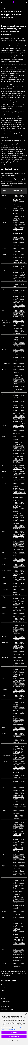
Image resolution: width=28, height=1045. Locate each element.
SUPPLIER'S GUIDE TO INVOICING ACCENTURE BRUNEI (19, 284)
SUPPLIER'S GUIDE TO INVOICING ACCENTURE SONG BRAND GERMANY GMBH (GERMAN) (19, 454)
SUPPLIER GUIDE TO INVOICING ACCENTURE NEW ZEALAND (19, 658)
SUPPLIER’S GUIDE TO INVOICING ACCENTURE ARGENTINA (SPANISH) (19, 217)
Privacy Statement (5, 1001)
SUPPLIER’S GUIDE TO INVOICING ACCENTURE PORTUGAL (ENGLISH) (19, 703)
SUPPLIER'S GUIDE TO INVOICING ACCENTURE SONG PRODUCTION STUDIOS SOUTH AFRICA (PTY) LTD (19, 769)
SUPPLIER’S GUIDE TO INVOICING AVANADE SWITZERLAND (18, 827)
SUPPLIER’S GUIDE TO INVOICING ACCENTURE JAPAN (19, 553)
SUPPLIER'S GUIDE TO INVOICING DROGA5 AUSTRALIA (18, 233)
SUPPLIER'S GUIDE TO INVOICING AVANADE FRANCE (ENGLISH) (18, 412)
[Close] (26, 1014)
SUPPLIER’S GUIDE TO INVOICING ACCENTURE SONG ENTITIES (19, 775)
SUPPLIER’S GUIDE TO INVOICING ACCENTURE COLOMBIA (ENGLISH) (19, 338)
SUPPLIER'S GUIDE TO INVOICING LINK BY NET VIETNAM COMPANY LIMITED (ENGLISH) (19, 952)
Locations (3, 995)
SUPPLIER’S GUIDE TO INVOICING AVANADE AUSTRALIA (18, 228)
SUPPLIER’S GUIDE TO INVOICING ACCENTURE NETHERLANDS (19, 643)
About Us (3, 990)
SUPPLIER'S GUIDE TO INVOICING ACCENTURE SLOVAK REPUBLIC (19, 757)
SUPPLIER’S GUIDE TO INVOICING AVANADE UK (18, 885)
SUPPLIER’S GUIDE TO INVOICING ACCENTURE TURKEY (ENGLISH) (19, 856)
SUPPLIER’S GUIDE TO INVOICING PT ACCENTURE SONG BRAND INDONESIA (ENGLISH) (19, 492)
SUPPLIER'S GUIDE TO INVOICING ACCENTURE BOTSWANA (19, 266)
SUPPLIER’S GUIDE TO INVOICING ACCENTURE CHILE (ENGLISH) (19, 311)
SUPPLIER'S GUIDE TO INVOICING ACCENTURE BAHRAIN (19, 249)
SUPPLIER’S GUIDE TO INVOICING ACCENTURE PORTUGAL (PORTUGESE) (19, 709)
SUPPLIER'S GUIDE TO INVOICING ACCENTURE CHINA (19, 322)
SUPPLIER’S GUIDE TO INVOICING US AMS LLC (18, 932)
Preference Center (5, 984)
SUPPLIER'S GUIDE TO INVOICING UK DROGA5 (18, 894)
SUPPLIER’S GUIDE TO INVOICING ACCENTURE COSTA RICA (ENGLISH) (19, 352)
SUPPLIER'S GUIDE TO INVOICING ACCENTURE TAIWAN (19, 331)
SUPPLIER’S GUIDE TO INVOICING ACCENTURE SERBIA (19, 740)
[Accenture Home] (14, 2)
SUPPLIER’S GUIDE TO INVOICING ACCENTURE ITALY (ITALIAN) (19, 547)
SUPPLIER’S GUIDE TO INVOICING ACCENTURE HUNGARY (19, 473)
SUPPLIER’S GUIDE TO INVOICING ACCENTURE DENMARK (19, 370)
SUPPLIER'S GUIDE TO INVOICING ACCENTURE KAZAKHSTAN (19, 559)
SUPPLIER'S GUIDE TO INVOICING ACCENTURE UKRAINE (19, 912)
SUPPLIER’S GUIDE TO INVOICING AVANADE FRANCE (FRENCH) (18, 421)
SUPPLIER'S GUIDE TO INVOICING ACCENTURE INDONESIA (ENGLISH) (19, 504)
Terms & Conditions (6, 1004)
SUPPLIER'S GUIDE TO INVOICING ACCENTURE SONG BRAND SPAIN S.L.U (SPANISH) (19, 805)
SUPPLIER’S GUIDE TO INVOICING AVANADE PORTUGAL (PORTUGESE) (18, 722)
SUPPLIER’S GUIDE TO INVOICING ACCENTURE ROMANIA (19, 734)
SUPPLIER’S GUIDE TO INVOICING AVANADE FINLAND (18, 432)
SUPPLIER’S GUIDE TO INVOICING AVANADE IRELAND (18, 522)
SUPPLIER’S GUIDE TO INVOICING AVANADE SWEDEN (18, 816)
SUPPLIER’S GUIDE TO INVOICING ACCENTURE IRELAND (19, 517)
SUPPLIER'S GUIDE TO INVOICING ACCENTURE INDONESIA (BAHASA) (19, 510)
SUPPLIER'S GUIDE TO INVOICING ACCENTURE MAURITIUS (19, 609)
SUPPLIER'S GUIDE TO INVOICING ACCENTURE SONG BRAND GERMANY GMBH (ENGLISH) (19, 448)
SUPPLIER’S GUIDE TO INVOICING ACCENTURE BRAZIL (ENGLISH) (19, 272)
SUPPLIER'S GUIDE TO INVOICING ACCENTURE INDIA (19, 479)
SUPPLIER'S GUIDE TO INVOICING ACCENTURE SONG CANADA (19, 305)
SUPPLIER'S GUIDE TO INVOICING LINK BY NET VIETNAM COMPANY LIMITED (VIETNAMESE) (19, 958)
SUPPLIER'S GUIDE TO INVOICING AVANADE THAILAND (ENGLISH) (18, 849)
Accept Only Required (14, 1036)
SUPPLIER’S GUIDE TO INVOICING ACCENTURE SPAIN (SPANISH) (19, 793)
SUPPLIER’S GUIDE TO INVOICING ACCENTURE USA (19, 918)
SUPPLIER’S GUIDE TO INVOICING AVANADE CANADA (18, 301)
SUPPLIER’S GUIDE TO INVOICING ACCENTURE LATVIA (19, 579)
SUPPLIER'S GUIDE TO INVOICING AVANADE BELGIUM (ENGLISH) (18, 260)
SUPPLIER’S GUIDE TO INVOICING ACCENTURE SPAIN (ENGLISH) (19, 788)
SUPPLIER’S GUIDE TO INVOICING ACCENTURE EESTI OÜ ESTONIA (19, 401)
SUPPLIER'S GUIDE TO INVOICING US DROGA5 (18, 928)
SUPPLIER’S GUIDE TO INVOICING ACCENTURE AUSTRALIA (19, 224)
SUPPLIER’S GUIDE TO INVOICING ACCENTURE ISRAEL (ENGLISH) (19, 532)
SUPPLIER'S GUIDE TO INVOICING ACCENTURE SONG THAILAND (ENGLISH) (19, 834)
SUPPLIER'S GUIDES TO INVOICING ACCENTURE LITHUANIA (19, 585)
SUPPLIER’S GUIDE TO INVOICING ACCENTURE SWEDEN (19, 812)
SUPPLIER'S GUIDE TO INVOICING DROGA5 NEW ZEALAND (19, 663)
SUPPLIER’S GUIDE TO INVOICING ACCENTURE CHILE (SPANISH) (19, 316)
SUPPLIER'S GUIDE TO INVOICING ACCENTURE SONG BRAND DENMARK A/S (19, 381)
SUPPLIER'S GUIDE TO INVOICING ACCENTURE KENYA (19, 565)
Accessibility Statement (7, 1009)
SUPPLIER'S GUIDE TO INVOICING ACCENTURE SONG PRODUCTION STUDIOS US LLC (19, 938)
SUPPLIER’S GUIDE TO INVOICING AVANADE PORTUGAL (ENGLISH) (18, 716)
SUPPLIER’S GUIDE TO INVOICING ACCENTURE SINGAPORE (19, 746)
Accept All (14, 1032)
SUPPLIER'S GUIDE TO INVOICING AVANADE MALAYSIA (18, 603)
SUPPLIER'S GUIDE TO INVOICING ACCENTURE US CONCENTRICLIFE (19, 944)
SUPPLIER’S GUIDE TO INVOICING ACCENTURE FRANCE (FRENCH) (19, 416)
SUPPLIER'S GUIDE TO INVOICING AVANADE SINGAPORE (18, 751)
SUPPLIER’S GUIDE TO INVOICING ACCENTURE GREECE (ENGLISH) (19, 467)
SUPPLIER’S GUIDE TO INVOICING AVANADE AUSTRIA (18, 244)
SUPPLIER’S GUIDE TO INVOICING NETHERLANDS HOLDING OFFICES (19, 653)
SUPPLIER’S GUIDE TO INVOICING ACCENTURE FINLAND (19, 427)
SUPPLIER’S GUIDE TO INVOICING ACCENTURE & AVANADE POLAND (19, 696)
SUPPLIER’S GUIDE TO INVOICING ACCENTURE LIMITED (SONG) (19, 526)
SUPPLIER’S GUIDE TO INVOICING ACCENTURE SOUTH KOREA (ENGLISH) (19, 781)
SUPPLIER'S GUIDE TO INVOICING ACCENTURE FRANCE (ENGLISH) (19, 407)
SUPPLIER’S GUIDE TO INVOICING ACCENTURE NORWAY (19, 669)
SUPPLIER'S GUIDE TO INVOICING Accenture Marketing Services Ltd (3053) (18, 906)
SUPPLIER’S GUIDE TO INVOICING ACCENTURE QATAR (19, 728)
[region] (14, 1028)
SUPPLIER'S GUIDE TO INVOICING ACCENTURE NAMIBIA (19, 637)
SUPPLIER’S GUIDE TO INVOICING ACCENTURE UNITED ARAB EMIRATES (19, 867)
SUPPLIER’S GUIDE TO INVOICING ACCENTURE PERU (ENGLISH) (19, 680)
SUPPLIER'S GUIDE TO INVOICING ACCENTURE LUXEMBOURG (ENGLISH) (19, 592)
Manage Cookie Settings (14, 1040)
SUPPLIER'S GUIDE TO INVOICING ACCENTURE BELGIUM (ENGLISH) (19, 255)
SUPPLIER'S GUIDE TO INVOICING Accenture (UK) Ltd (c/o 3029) (19, 889)
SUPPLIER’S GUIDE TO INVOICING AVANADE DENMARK (18, 375)
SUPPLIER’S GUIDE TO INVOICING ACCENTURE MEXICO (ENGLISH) (19, 615)
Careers (3, 987)
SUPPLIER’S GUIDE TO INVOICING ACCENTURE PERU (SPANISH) (19, 684)
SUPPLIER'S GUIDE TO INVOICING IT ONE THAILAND (18, 844)
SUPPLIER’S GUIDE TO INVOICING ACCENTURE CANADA (19, 296)
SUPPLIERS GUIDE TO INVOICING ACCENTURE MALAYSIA (19, 598)
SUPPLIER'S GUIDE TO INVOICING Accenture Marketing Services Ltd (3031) (18, 900)
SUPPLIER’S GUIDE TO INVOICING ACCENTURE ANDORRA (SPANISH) (19, 203)
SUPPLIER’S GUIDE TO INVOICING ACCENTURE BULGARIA (19, 290)
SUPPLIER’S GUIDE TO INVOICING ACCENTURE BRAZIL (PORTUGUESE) (19, 278)
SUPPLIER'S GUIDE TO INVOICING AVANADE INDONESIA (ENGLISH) (18, 486)
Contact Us (4, 993)
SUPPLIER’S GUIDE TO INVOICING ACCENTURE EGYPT (19, 395)
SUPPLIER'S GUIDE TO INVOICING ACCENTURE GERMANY (19, 437)
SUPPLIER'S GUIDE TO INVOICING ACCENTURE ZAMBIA (19, 965)
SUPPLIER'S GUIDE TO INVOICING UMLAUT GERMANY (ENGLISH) (18, 460)
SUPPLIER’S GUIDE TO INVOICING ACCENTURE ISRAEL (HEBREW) (19, 537)
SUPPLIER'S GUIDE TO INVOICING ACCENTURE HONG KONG (19, 326)
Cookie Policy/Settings (6, 1006)
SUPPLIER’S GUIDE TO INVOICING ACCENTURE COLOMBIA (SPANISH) (19, 344)
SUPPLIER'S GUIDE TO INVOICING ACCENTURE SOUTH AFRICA (19, 763)
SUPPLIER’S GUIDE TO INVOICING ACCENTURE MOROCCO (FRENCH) (19, 631)
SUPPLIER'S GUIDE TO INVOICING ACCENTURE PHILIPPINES (19, 690)
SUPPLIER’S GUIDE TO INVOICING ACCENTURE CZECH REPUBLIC (19, 365)
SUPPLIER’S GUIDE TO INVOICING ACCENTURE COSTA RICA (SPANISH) (19, 358)
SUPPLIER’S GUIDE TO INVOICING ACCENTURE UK (19, 880)
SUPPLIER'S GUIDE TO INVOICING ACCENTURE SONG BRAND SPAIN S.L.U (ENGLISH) (19, 799)
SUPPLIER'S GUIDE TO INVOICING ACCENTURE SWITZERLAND (19, 822)
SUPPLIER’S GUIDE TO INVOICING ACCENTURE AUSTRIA (19, 239)
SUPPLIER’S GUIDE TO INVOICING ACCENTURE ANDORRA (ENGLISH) (19, 197)
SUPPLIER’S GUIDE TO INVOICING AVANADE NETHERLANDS (18, 648)
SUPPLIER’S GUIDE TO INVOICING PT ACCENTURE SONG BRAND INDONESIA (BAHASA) (19, 498)
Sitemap (3, 998)
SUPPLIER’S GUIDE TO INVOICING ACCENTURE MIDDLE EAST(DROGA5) (19, 873)
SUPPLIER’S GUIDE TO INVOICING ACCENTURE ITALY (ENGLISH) (19, 543)
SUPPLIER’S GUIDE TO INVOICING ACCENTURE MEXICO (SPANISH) (19, 619)
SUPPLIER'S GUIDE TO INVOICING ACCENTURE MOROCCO (19, 625)
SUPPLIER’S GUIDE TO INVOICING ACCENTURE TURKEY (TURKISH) (19, 860)
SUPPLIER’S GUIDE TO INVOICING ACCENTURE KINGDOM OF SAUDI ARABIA (19, 572)
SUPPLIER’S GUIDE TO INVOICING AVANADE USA (18, 923)
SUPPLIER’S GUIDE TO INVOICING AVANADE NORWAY (18, 674)
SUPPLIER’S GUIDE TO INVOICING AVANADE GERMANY (18, 442)
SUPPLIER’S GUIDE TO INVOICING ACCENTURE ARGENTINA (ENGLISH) (19, 211)
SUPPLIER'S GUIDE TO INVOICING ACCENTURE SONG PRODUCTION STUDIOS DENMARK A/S (19, 388)
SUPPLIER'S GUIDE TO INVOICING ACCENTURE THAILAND (19, 839)
